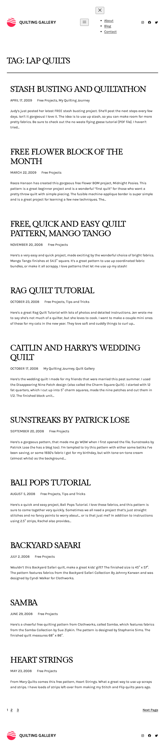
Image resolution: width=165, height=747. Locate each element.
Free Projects (47, 100)
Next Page (150, 710)
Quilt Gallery (85, 368)
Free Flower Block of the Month (66, 156)
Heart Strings (41, 660)
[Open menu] (84, 22)
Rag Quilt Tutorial (52, 291)
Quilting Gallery (37, 22)
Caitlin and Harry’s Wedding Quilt (75, 352)
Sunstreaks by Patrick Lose (69, 420)
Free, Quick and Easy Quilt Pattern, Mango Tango (68, 228)
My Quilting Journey (74, 100)
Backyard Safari (45, 545)
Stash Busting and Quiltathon (78, 89)
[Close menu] (100, 10)
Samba (23, 603)
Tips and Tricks (77, 302)
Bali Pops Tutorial (50, 483)
